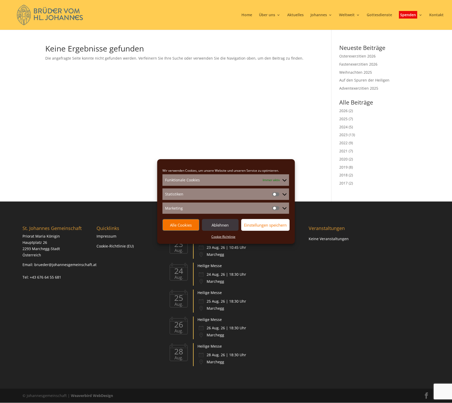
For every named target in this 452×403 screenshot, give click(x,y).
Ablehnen (220, 225)
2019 (343, 167)
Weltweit (347, 15)
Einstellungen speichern (265, 225)
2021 (343, 150)
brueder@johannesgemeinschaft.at (65, 264)
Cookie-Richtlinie (223, 236)
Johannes (318, 15)
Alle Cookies (181, 225)
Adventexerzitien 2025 (358, 88)
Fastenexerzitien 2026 (358, 64)
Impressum (106, 236)
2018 (343, 174)
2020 (343, 159)
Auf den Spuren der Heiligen (364, 80)
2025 (343, 118)
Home (246, 15)
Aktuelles (295, 15)
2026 (343, 110)
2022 (343, 142)
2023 (343, 134)
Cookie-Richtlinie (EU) (115, 246)
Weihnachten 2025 (355, 72)
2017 (343, 183)
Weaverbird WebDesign (92, 395)
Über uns (267, 15)
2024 (343, 126)
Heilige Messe (209, 265)
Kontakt (436, 15)
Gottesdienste (379, 15)
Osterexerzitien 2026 (357, 56)
